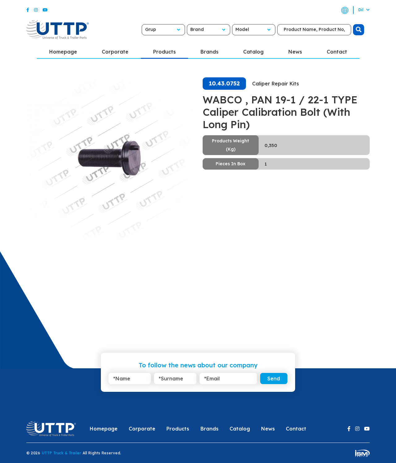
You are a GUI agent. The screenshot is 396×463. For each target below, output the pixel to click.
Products (164, 52)
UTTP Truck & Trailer (61, 453)
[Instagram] (36, 10)
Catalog (253, 52)
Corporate (115, 52)
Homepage (63, 52)
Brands (209, 52)
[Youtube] (45, 10)
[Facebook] (27, 10)
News (295, 52)
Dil (361, 9)
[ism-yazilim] (362, 453)
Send (273, 378)
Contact (337, 52)
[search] (358, 29)
